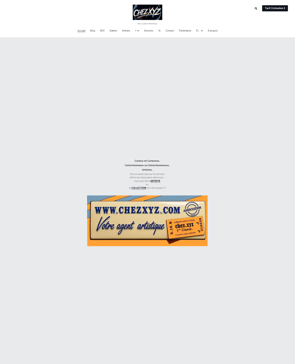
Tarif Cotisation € (275, 8)
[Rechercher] (256, 8)
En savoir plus (38, 350)
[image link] (147, 12)
